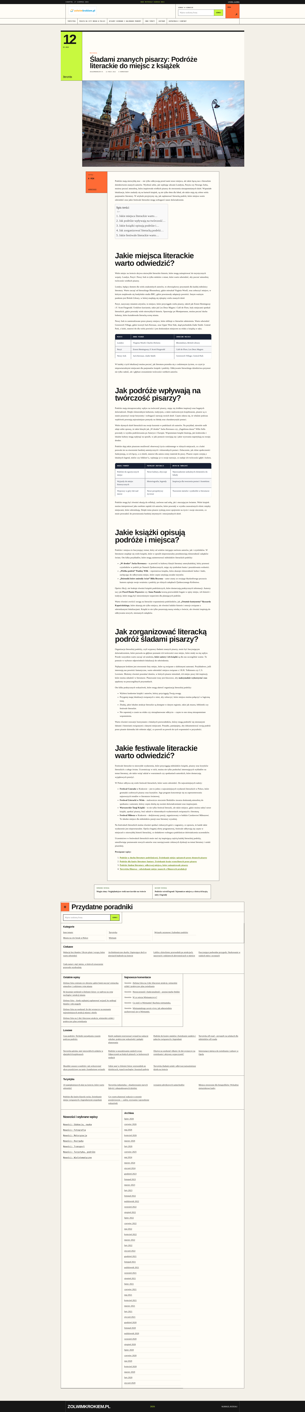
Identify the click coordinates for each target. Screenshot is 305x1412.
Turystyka (72, 21)
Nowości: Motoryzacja (75, 1135)
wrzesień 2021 (130, 1273)
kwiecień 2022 (130, 1234)
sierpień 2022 (130, 1212)
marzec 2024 (129, 1163)
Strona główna (233, 2)
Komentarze (92, 189)
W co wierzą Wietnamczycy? (145, 997)
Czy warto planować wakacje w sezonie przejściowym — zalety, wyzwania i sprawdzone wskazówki (128, 1100)
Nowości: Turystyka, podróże (79, 1152)
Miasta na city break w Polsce (92, 21)
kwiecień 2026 (130, 1135)
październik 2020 (131, 1333)
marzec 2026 (129, 1141)
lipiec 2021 (129, 1284)
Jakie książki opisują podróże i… (139, 225)
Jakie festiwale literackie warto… (139, 235)
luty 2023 (128, 1190)
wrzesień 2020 (130, 1339)
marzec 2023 (129, 1185)
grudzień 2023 (130, 1174)
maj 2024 (128, 1157)
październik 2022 (131, 1201)
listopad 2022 (130, 1196)
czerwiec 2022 (130, 1223)
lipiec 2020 (129, 1350)
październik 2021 (131, 1267)
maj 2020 (128, 1361)
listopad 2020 (130, 1328)
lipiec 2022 (129, 1218)
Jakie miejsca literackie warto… (138, 216)
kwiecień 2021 (130, 1300)
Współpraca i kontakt (178, 21)
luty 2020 (128, 1377)
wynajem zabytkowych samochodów (168, 1085)
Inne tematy (150, 21)
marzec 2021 (129, 1306)
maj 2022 (128, 1229)
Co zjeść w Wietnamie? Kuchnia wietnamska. (152, 1003)
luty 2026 (128, 1146)
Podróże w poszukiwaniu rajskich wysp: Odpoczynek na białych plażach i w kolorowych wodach (128, 1054)
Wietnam (162, 21)
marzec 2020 (129, 1372)
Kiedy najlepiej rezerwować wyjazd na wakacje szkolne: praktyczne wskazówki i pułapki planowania (128, 1039)
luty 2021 (128, 1311)
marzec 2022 (129, 1240)
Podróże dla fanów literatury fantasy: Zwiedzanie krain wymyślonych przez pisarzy (158, 861)
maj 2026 (128, 1130)
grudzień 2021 (130, 1256)
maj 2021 (128, 1295)
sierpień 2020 (130, 1344)
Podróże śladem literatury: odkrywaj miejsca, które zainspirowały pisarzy (154, 865)
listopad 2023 (130, 1179)
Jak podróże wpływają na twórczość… (142, 220)
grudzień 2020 (130, 1322)
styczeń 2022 (129, 1251)
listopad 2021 (130, 1262)
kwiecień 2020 (130, 1366)
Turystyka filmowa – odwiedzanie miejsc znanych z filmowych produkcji (153, 869)
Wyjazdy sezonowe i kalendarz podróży (125, 21)
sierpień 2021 (130, 1278)
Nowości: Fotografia (74, 1130)
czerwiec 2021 (130, 1289)
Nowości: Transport (74, 1146)
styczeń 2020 (129, 1383)
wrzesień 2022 (130, 1207)
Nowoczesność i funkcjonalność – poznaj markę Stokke (156, 992)
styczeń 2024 (129, 1168)
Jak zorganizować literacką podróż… (141, 230)
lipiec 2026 (129, 1119)
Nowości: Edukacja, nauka (77, 1124)
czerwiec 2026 (130, 1124)
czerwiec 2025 (130, 1152)
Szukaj (218, 12)
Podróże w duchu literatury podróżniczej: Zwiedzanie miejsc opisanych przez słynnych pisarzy (163, 857)
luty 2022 (128, 1245)
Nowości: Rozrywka (73, 1141)
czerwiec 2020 (130, 1355)
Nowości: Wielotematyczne (77, 1157)
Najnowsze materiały (229, 1406)
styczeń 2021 (129, 1317)
